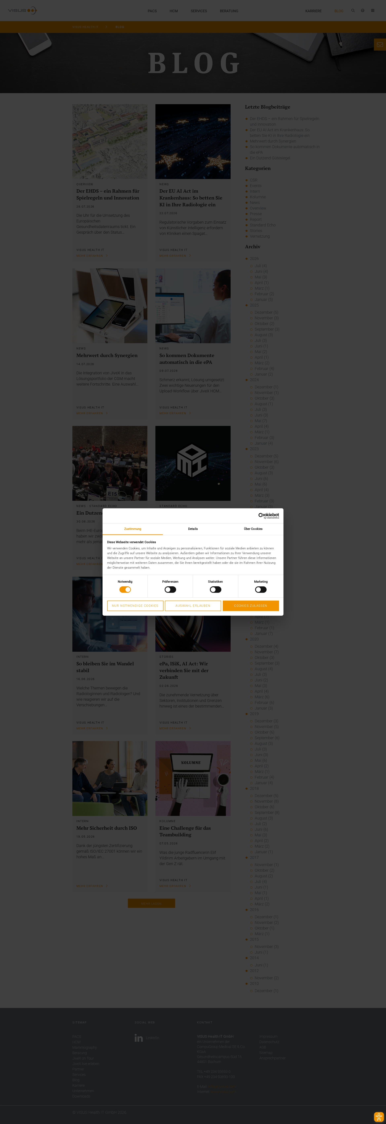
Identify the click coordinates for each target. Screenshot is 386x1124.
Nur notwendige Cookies (135, 606)
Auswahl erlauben (193, 606)
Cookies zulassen (250, 606)
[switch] (170, 589)
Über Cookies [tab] (253, 529)
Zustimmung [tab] (132, 529)
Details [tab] (193, 529)
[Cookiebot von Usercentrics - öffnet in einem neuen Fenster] (261, 516)
